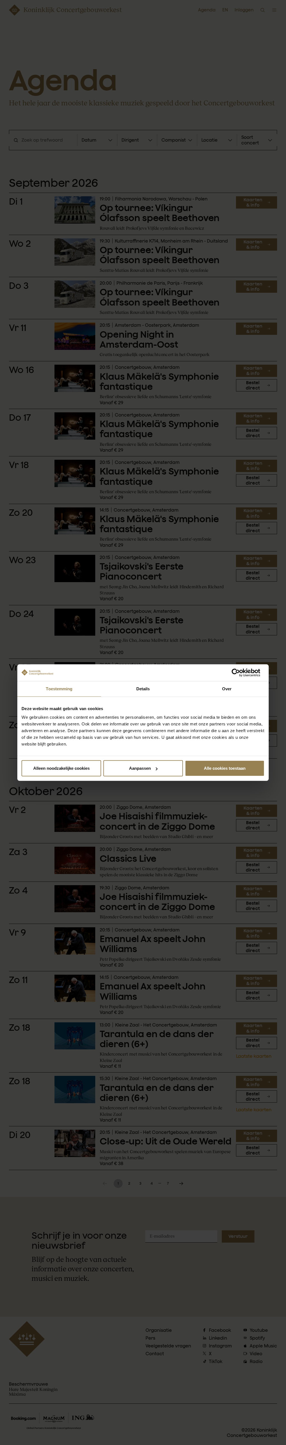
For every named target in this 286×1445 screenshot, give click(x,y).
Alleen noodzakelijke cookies (61, 768)
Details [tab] (143, 688)
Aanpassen (140, 768)
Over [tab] (227, 688)
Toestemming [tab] (59, 688)
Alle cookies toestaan (225, 768)
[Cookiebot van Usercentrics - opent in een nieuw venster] (240, 672)
